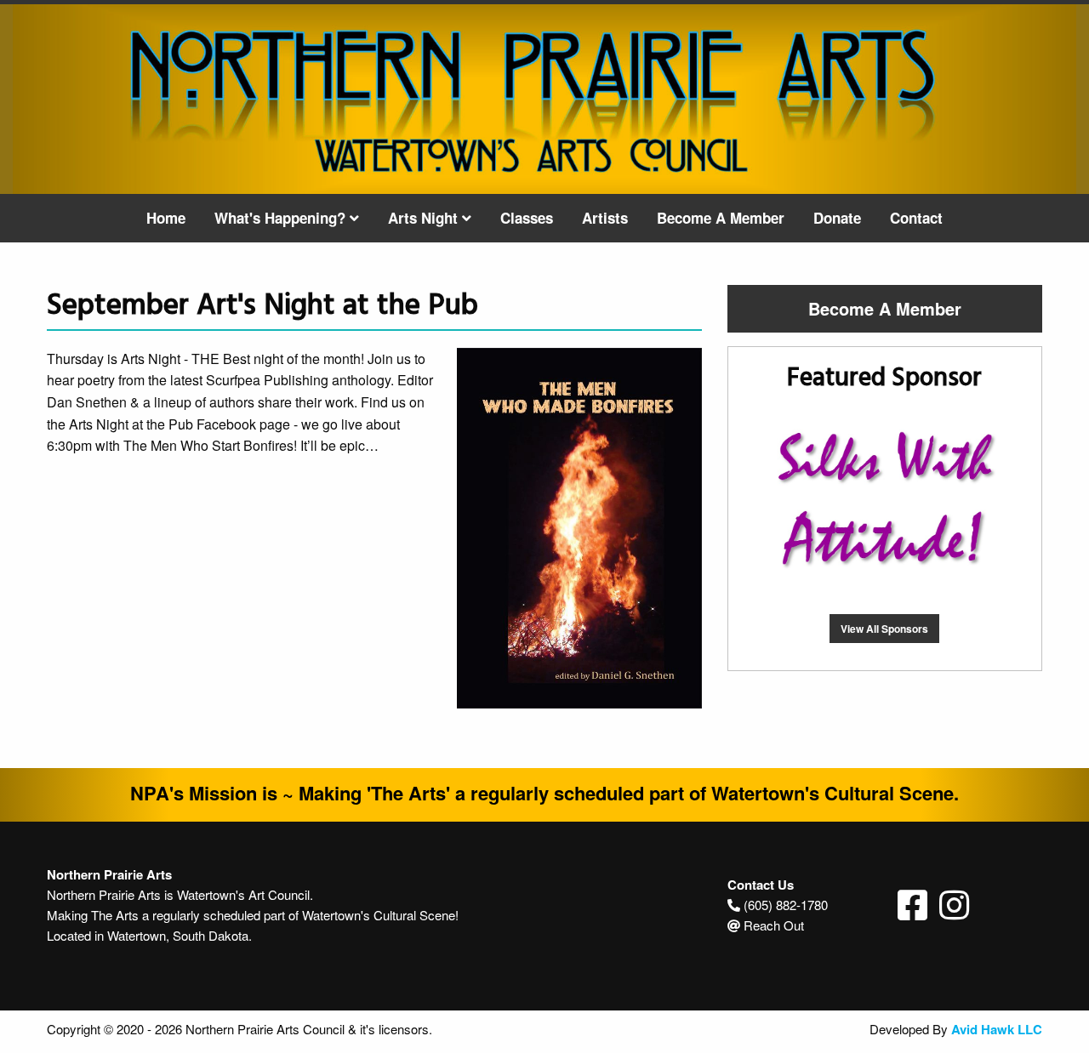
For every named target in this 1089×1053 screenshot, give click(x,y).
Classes (526, 218)
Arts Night (425, 218)
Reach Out (774, 925)
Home (165, 218)
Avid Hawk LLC (996, 1029)
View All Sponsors (884, 628)
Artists (605, 218)
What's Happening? (282, 218)
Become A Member (720, 218)
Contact (916, 218)
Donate (837, 218)
